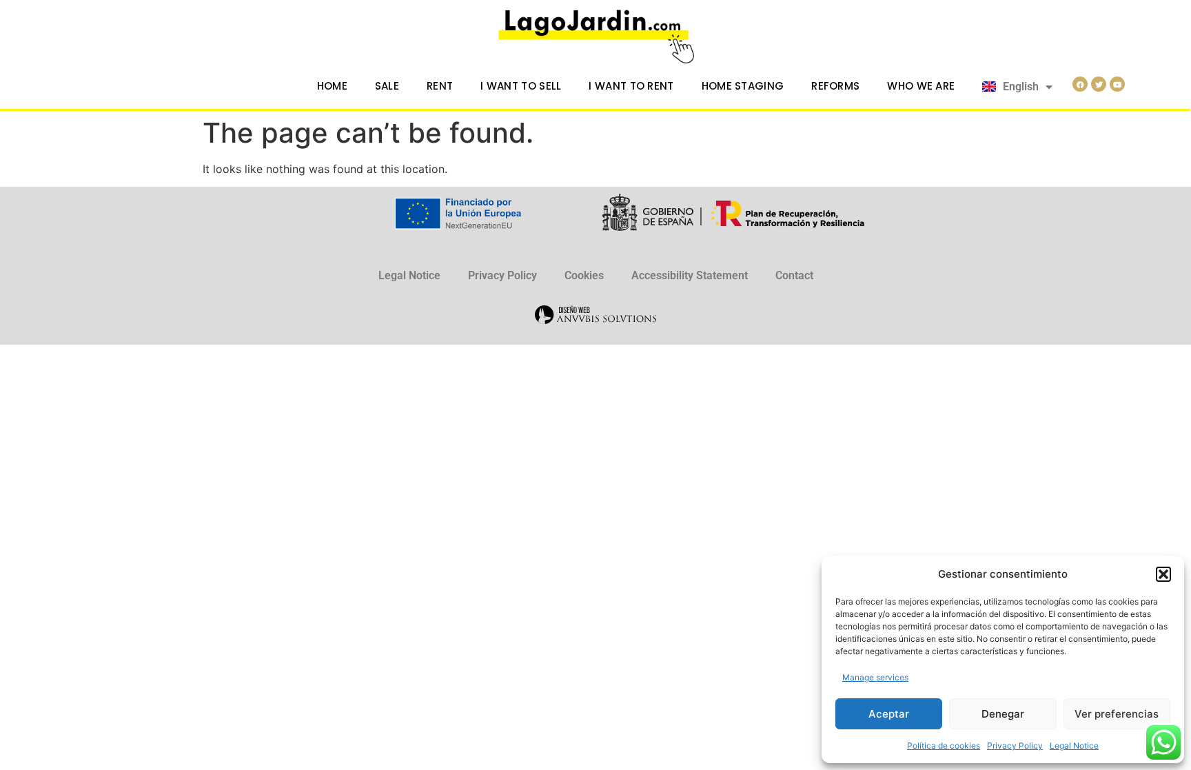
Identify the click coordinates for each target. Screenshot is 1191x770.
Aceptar (888, 713)
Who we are (921, 86)
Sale (387, 86)
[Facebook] (1080, 84)
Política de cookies (943, 745)
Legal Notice (1074, 745)
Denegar (1002, 713)
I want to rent (631, 86)
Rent (440, 86)
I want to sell (520, 86)
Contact (794, 275)
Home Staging (743, 86)
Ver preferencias (1117, 713)
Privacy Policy (1015, 745)
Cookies (584, 275)
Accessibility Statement (689, 275)
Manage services (875, 677)
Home (332, 86)
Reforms (835, 86)
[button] (1163, 574)
